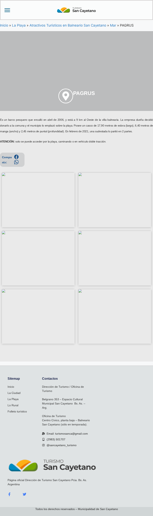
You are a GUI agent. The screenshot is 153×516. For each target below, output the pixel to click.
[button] (7, 10)
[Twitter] (24, 494)
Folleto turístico (17, 411)
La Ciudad (14, 392)
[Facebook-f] (9, 494)
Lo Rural (13, 405)
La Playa (13, 399)
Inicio (11, 386)
